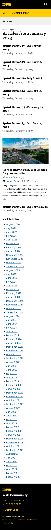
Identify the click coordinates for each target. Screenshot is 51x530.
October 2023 (13, 354)
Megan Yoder (12, 181)
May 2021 (11, 465)
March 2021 (12, 473)
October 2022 (13, 400)
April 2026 (11, 239)
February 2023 (14, 385)
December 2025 (14, 255)
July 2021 (11, 457)
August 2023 (13, 362)
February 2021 (14, 476)
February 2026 (14, 247)
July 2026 (11, 228)
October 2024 (13, 308)
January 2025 (13, 297)
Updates (13, 30)
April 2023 (11, 377)
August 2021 (13, 453)
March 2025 (12, 289)
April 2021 (11, 469)
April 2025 (11, 285)
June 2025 (11, 277)
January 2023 (13, 388)
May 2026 (11, 235)
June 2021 (11, 461)
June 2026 (11, 232)
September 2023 (15, 358)
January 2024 (13, 343)
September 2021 (15, 450)
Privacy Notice (7, 520)
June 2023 (11, 369)
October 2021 (13, 446)
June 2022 (11, 415)
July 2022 (11, 411)
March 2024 (12, 335)
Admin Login (11, 509)
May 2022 (11, 419)
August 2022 (13, 408)
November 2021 (14, 442)
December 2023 (14, 346)
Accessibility (8, 523)
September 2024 (15, 312)
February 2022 (14, 431)
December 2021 (14, 438)
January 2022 (13, 434)
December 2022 (14, 392)
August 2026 (13, 224)
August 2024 (13, 316)
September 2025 (15, 266)
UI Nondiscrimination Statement (26, 520)
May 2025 (11, 281)
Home (4, 30)
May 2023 (11, 373)
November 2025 (14, 258)
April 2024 (11, 331)
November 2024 (14, 304)
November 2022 (14, 396)
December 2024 (14, 300)
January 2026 (13, 251)
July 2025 (11, 274)
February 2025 (14, 293)
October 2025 (13, 262)
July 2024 (11, 320)
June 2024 (11, 323)
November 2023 (14, 350)
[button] (46, 4)
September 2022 (15, 404)
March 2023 (12, 381)
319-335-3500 (13, 504)
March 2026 (12, 243)
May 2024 (11, 327)
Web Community (15, 13)
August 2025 (13, 270)
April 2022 (11, 423)
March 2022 (12, 427)
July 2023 (11, 365)
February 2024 (14, 339)
